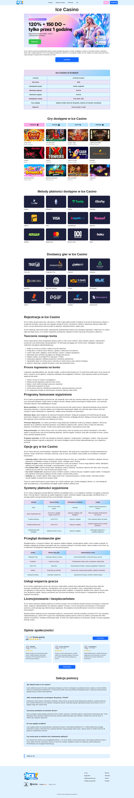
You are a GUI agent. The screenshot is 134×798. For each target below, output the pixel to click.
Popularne (33, 124)
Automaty (98, 124)
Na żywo (54, 124)
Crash (76, 124)
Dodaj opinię (100, 638)
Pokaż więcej (67, 666)
